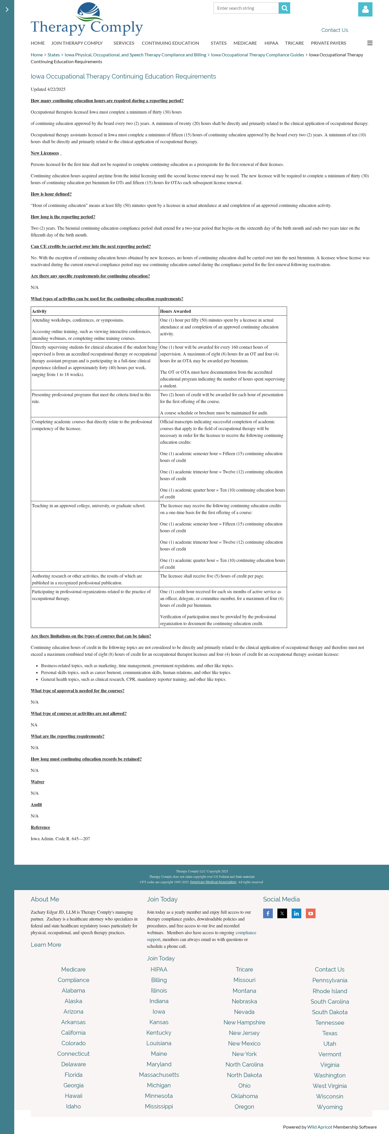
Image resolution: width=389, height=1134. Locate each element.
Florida (74, 1074)
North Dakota (244, 1075)
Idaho (73, 1106)
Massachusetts (159, 1074)
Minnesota (159, 1095)
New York (244, 1054)
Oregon (244, 1106)
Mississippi (159, 1106)
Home (37, 54)
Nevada (244, 1011)
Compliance (73, 980)
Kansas (159, 1022)
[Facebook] (268, 913)
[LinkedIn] (296, 913)
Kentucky (158, 1032)
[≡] (363, 42)
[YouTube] (311, 913)
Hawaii (73, 1095)
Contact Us (335, 30)
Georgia (74, 1085)
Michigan (159, 1085)
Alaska (73, 1001)
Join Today (161, 958)
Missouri (244, 980)
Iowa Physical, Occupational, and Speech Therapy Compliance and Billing (135, 54)
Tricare (244, 969)
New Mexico (244, 1043)
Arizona (73, 1011)
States (54, 54)
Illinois (159, 990)
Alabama (73, 990)
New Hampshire (244, 1022)
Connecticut (73, 1053)
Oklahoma (244, 1096)
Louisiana (158, 1043)
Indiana (159, 1001)
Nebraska (244, 1001)
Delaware (73, 1064)
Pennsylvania (329, 980)
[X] (282, 913)
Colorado (74, 1043)
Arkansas (73, 1022)
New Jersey (244, 1033)
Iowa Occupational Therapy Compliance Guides (257, 54)
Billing (159, 980)
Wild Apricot (319, 1126)
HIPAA (159, 969)
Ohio (244, 1085)
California (73, 1032)
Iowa (159, 1011)
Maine (159, 1053)
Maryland (159, 1064)
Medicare (73, 969)
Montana (244, 990)
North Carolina (244, 1064)
